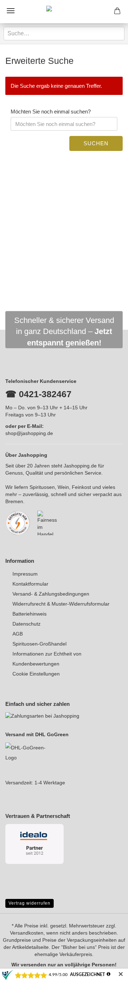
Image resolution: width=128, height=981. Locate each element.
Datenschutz (26, 624)
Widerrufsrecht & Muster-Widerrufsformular (61, 604)
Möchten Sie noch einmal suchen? (51, 111)
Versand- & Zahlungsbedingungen (50, 594)
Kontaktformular (30, 584)
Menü (10, 10)
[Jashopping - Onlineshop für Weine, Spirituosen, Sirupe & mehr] (64, 11)
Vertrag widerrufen (29, 903)
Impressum (25, 574)
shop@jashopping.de (29, 433)
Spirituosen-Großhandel (39, 644)
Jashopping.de (80, 466)
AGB (17, 634)
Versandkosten (26, 933)
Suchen (96, 143)
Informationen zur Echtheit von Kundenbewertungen (46, 659)
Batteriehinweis (29, 614)
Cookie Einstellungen (36, 674)
